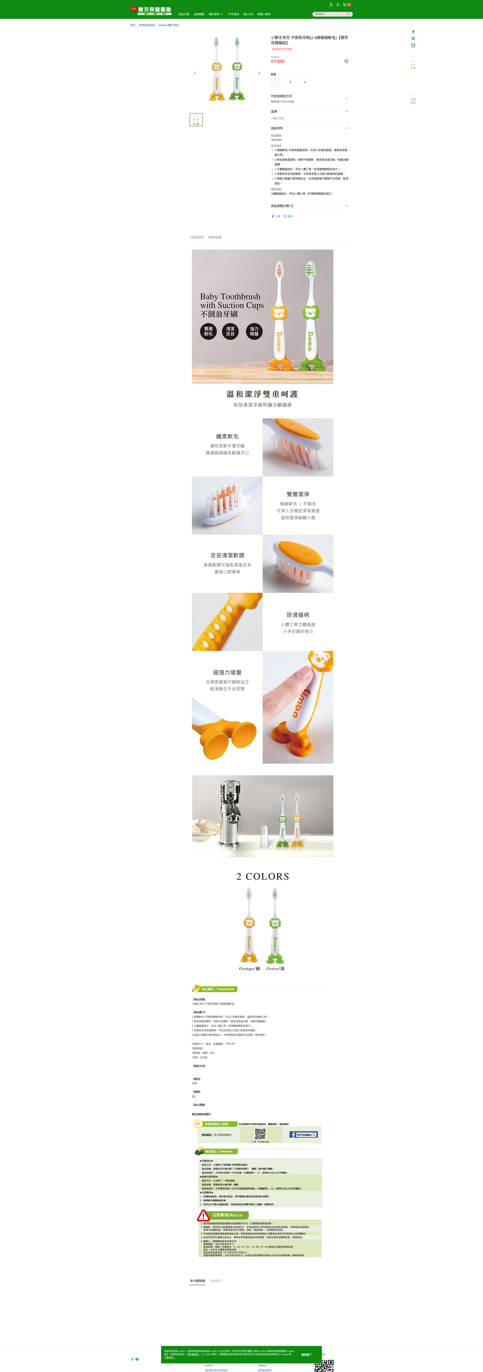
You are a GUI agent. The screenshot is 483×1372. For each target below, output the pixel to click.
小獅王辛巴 (277, 118)
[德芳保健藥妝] (151, 10)
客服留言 (262, 1365)
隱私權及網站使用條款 (216, 1370)
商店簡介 (209, 1365)
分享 (277, 216)
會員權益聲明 (265, 1370)
